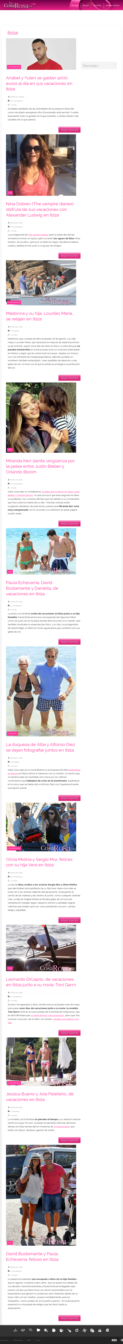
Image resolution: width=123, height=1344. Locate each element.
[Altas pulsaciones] (15, 1330)
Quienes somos (112, 5)
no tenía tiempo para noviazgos (47, 1015)
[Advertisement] (61, 18)
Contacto (97, 5)
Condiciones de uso (4, 1340)
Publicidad (28, 1340)
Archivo (75, 5)
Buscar (86, 5)
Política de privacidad (17, 1340)
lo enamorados (62, 1126)
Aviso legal (37, 1340)
